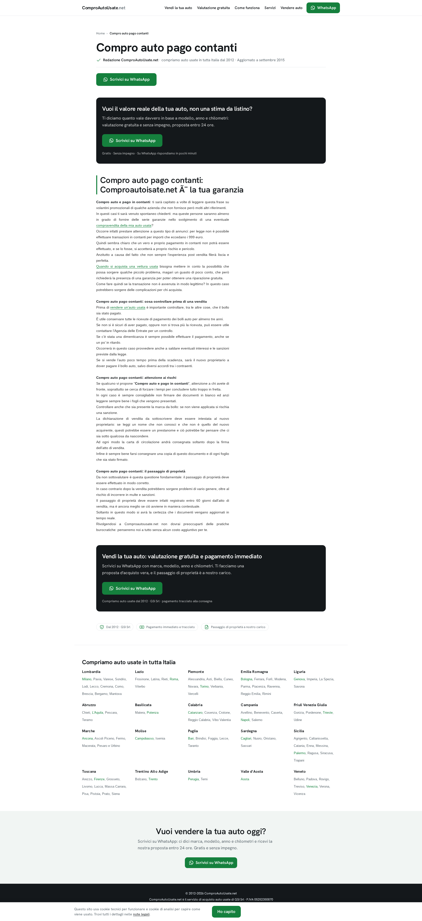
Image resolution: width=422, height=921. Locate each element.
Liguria (299, 671)
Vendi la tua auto (178, 7)
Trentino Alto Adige (151, 771)
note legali (141, 914)
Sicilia (299, 731)
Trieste (328, 712)
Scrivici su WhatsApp (130, 79)
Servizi (270, 7)
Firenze (99, 779)
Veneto (300, 771)
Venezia (311, 786)
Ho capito (226, 911)
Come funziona (247, 7)
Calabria (195, 704)
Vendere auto (292, 7)
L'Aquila (97, 712)
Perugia (193, 779)
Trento (153, 779)
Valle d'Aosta (252, 771)
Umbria (194, 771)
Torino (204, 686)
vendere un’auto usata (127, 307)
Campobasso (144, 738)
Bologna (246, 679)
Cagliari (246, 738)
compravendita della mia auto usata (123, 225)
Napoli (245, 720)
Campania (249, 704)
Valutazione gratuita (213, 7)
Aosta (245, 779)
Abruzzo (89, 704)
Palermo (300, 753)
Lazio (139, 671)
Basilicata (143, 704)
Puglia (193, 731)
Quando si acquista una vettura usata (127, 266)
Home (100, 33)
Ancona (87, 738)
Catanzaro (195, 712)
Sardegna (249, 731)
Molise (140, 731)
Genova (299, 679)
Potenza (152, 712)
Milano (86, 679)
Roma (174, 679)
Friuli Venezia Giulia (310, 704)
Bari (191, 738)
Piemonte (196, 671)
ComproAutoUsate (103, 7)
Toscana (89, 771)
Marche (88, 731)
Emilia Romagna (254, 671)
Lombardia (91, 671)
